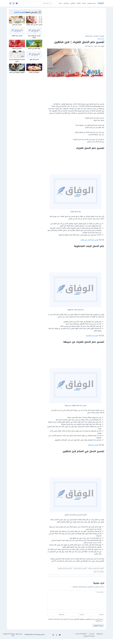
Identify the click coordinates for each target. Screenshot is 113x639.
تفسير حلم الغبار (93, 445)
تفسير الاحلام (88, 36)
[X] (13, 3)
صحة (60, 3)
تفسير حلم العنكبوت (92, 335)
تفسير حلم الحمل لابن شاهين (95, 568)
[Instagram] (10, 3)
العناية (79, 3)
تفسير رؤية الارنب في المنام (89, 239)
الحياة (84, 3)
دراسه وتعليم (91, 3)
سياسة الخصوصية (89, 636)
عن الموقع (100, 634)
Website (61, 615)
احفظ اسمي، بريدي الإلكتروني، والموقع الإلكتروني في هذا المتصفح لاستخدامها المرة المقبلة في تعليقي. (75, 620)
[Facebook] (16, 3)
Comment (99, 592)
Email (81, 615)
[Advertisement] (75, 21)
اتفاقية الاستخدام (81, 634)
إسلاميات (66, 3)
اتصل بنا (91, 634)
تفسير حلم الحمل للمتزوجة (65, 568)
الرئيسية (102, 36)
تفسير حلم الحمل (98, 572)
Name (100, 615)
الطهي (73, 3)
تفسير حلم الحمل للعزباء (80, 568)
